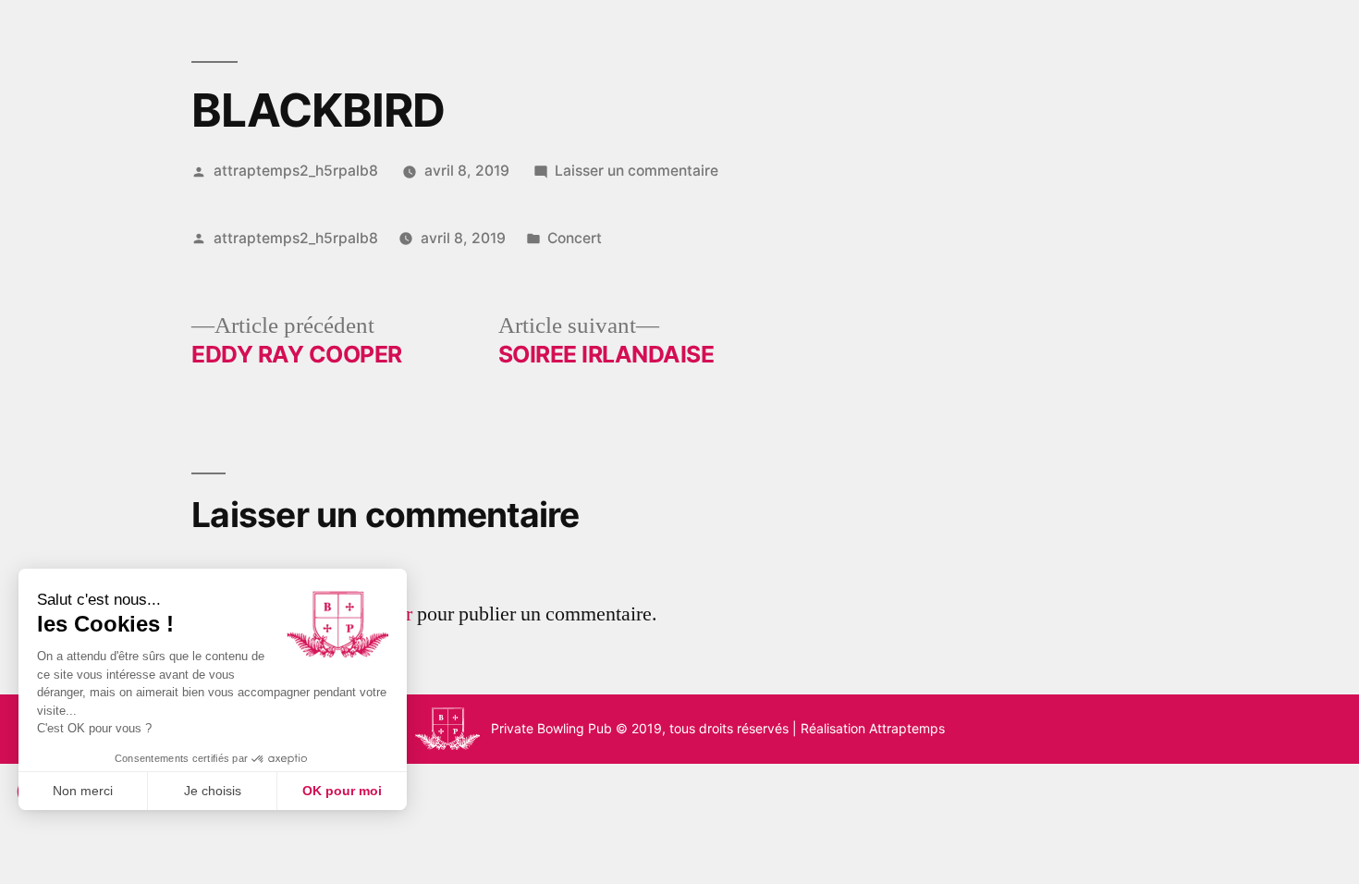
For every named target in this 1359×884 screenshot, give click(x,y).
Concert (574, 238)
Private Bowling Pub (551, 728)
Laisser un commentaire (636, 170)
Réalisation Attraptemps (873, 728)
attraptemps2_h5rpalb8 (296, 170)
